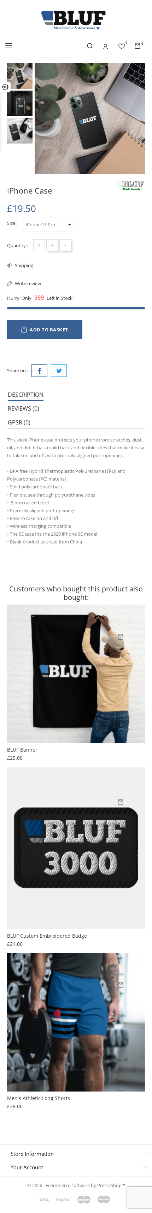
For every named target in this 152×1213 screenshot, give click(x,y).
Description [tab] (25, 395)
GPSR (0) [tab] (19, 422)
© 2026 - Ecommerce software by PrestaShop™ (76, 1185)
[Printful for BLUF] (130, 185)
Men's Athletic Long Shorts (38, 1098)
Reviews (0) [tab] (23, 408)
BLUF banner (22, 749)
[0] (121, 45)
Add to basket (49, 329)
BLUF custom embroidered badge (47, 935)
